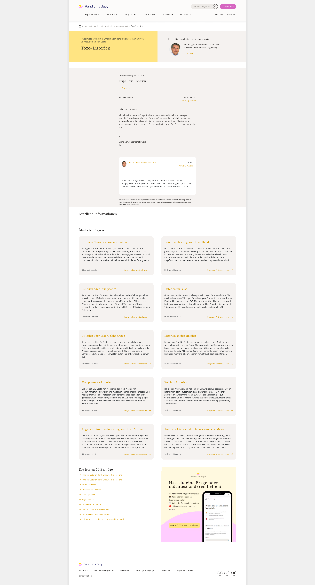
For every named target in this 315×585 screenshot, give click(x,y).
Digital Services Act (185, 570)
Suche (215, 6)
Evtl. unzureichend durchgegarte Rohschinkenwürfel (103, 519)
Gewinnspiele (149, 14)
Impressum (83, 570)
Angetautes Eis (88, 499)
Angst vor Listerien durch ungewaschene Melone (102, 475)
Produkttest (231, 14)
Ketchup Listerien (89, 485)
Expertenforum (92, 14)
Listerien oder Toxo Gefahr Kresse (96, 514)
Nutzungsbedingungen (145, 570)
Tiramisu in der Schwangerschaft (95, 509)
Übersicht (126, 88)
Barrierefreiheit (85, 576)
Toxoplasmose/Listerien (91, 489)
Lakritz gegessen (88, 494)
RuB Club (219, 14)
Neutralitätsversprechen (104, 570)
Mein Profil (229, 6)
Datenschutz (166, 570)
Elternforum (112, 14)
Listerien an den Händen (92, 504)
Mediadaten (125, 570)
